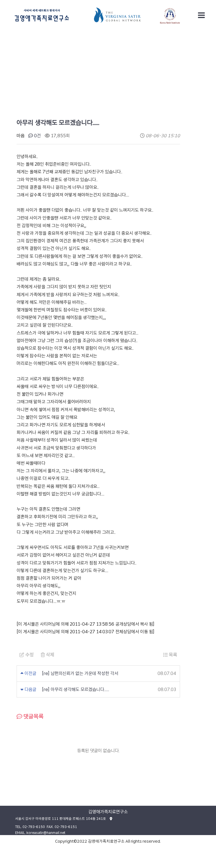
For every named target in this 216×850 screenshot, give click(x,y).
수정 (29, 655)
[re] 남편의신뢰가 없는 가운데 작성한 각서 (80, 673)
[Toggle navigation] (201, 15)
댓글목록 (33, 716)
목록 (172, 655)
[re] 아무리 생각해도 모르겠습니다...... (75, 689)
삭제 (49, 655)
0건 (37, 136)
